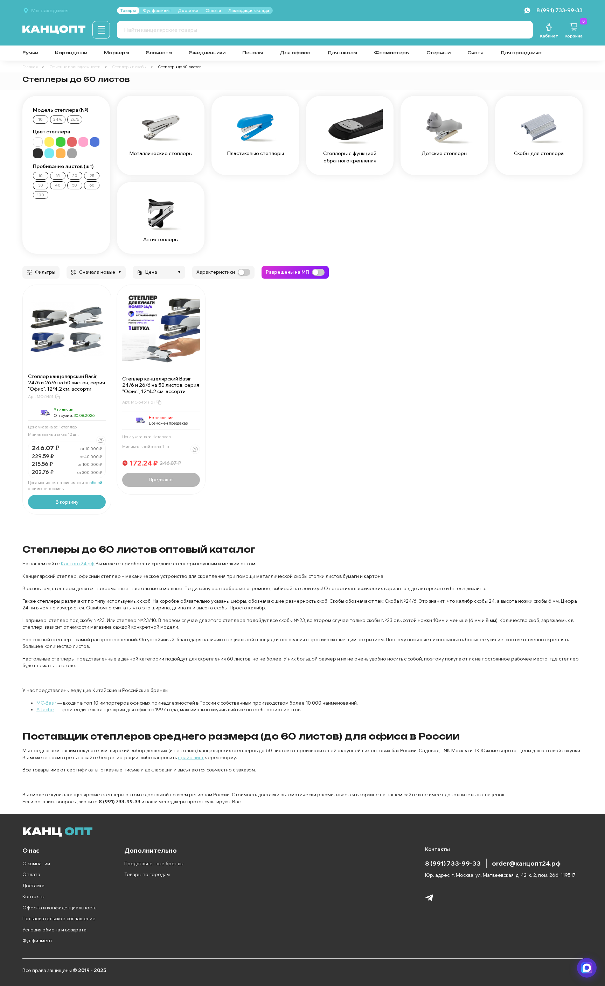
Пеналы (252, 52)
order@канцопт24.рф (526, 863)
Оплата (31, 874)
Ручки (30, 52)
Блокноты (159, 52)
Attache (45, 709)
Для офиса (295, 52)
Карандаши (71, 52)
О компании (36, 863)
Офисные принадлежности (74, 66)
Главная (30, 66)
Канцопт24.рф (78, 563)
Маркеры (116, 52)
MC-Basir (46, 703)
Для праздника (521, 52)
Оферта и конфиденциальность (59, 907)
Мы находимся (50, 10)
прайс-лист (191, 757)
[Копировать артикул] (57, 396)
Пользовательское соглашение (59, 918)
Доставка (33, 885)
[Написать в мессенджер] (587, 968)
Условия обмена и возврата (54, 929)
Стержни (438, 52)
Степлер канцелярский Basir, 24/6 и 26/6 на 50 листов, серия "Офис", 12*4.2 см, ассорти (66, 382)
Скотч (475, 52)
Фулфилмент (37, 940)
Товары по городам (147, 874)
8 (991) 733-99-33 (453, 863)
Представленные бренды (153, 863)
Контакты (33, 896)
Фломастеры (392, 52)
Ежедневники (207, 52)
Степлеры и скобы (129, 66)
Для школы (342, 52)
